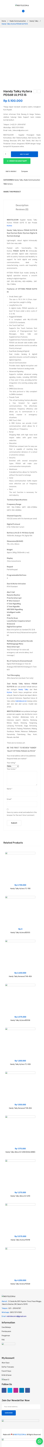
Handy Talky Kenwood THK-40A (20, 976)
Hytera (10, 184)
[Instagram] (15, 1390)
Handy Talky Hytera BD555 (20, 933)
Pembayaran (6, 1331)
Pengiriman (6, 1336)
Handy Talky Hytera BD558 (20, 1020)
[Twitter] (27, 191)
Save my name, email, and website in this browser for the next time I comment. (22, 813)
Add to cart (24, 154)
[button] (39, 1441)
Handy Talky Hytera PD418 (20, 1240)
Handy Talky (34, 21)
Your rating (11, 763)
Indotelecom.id (21, 701)
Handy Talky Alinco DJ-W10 (20, 1196)
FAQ (3, 1340)
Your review (11, 769)
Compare (24, 171)
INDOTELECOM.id (20, 1435)
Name (9, 789)
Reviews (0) (22, 209)
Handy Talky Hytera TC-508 (20, 1064)
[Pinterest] (30, 191)
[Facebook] (23, 191)
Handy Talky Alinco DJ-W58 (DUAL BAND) (20, 1152)
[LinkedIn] (37, 191)
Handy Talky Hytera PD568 (39, 91)
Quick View (8, 863)
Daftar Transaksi (8, 1367)
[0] (25, 12)
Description (22, 205)
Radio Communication (18, 21)
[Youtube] (27, 1390)
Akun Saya (5, 1363)
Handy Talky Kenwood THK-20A (20, 1108)
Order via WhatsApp (18, 161)
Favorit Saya (6, 1371)
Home (4, 21)
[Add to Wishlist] (8, 855)
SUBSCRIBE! (9, 1413)
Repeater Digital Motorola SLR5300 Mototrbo (35, 91)
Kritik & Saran (7, 1375)
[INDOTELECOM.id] (22, 5)
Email (9, 799)
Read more (20, 924)
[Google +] (34, 191)
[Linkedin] (21, 1390)
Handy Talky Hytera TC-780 (20, 889)
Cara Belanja (6, 1327)
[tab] (22, 205)
